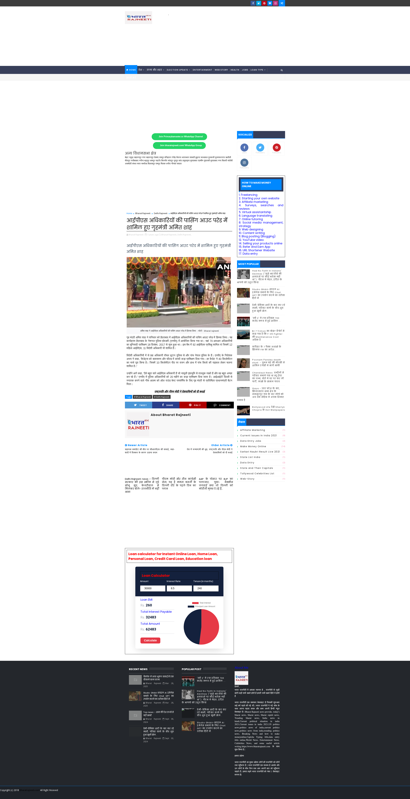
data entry (247, 462)
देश (140, 69)
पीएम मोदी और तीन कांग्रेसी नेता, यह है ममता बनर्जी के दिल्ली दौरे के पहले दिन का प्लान (179, 483)
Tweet (143, 405)
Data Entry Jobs (250, 441)
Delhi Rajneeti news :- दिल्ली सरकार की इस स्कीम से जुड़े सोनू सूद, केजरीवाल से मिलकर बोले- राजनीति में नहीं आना (142, 485)
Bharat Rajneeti (142, 213)
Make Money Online (253, 446)
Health (235, 69)
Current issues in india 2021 (258, 435)
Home (132, 69)
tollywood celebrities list (257, 473)
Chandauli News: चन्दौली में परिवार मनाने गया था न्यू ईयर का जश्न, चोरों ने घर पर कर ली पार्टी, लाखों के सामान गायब (268, 377)
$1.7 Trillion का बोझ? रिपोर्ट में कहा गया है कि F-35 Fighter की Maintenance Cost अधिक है (268, 335)
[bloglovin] (269, 3)
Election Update (177, 69)
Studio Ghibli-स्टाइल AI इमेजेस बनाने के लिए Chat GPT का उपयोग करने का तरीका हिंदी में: (268, 294)
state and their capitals (256, 468)
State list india (250, 457)
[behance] (270, 794)
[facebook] (253, 3)
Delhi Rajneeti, (184, 234)
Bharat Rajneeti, (169, 234)
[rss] (265, 794)
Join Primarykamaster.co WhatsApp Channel (181, 136)
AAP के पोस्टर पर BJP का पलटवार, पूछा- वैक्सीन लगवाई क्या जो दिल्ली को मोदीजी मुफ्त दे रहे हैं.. (216, 483)
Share (169, 405)
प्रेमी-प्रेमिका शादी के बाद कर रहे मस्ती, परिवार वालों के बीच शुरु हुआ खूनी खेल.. (268, 308)
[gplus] (242, 794)
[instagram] (275, 3)
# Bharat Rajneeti (142, 396)
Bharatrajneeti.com (30, 790)
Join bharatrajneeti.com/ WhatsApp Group (181, 145)
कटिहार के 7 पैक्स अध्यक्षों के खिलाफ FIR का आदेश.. (266, 348)
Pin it (197, 405)
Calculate (150, 640)
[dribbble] (259, 794)
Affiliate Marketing (252, 430)
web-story (247, 478)
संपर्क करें (131, 77)
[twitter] (258, 3)
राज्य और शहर (154, 69)
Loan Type (257, 69)
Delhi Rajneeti (160, 213)
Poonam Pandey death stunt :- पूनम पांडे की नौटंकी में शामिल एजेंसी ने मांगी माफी (268, 362)
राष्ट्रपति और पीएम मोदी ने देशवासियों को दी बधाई (179, 391)
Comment (225, 405)
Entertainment (202, 69)
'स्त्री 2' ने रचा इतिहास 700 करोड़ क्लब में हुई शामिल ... (266, 319)
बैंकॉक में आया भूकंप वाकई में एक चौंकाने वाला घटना (158, 678)
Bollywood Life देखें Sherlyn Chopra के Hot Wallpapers (268, 408)
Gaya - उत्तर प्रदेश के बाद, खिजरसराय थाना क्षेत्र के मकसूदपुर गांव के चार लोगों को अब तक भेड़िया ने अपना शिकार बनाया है (260, 394)
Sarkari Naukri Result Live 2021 (260, 451)
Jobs (245, 69)
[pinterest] (264, 3)
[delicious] (281, 794)
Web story (221, 69)
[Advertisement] (226, 38)
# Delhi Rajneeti (161, 396)
